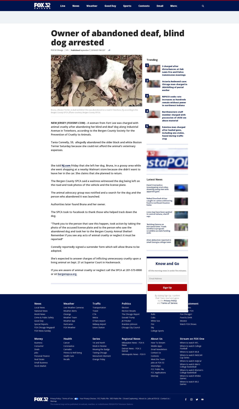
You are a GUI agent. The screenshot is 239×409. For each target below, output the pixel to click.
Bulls (153, 314)
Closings (67, 314)
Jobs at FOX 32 (157, 362)
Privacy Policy (170, 300)
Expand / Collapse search (203, 6)
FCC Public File (157, 369)
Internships (156, 366)
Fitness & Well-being (72, 352)
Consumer (39, 346)
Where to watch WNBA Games (190, 377)
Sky (152, 327)
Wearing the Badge (101, 349)
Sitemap (154, 376)
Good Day (38, 320)
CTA (94, 314)
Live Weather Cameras (73, 307)
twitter (197, 399)
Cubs (153, 317)
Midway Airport (99, 324)
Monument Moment (102, 356)
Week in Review (99, 346)
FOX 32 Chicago (57, 50)
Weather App (69, 320)
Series (96, 338)
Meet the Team (158, 359)
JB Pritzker (126, 320)
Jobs (36, 352)
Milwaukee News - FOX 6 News (133, 343)
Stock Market (40, 366)
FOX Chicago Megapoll (44, 327)
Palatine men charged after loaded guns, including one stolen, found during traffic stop (173, 133)
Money (38, 338)
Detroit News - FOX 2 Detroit (131, 349)
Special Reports (41, 324)
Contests (155, 356)
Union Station (99, 327)
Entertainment (189, 303)
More (173, 5)
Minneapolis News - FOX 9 (133, 354)
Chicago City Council (131, 327)
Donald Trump (128, 317)
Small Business (41, 362)
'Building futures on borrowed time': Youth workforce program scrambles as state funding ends (158, 228)
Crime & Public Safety (44, 317)
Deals (36, 349)
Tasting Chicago (100, 352)
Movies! (183, 320)
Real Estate (39, 359)
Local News (39, 307)
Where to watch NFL (189, 342)
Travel (95, 311)
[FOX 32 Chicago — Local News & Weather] (43, 6)
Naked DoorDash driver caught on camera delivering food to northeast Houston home (159, 201)
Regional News (131, 338)
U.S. (67, 50)
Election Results (129, 311)
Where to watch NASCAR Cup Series (191, 356)
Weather (68, 303)
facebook (186, 399)
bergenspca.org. (67, 274)
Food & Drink (186, 317)
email (202, 399)
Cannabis (67, 349)
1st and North (99, 342)
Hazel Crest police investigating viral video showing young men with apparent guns (158, 188)
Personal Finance (42, 356)
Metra (95, 317)
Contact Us (156, 352)
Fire (152, 324)
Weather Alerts (70, 311)
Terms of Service (169, 303)
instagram (191, 399)
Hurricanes (68, 324)
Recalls (66, 359)
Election (125, 307)
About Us (156, 338)
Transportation (99, 307)
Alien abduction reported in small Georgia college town (159, 241)
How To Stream (158, 342)
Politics (126, 303)
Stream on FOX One (192, 338)
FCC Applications (158, 372)
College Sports (157, 330)
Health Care (68, 356)
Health (67, 338)
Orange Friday (99, 359)
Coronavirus (68, 346)
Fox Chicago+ (186, 314)
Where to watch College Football (190, 347)
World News (39, 314)
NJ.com (66, 165)
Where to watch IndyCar (191, 361)
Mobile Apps (156, 346)
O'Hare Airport (99, 320)
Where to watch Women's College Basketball (191, 371)
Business (38, 342)
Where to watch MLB (189, 351)
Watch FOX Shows (188, 324)
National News (41, 311)
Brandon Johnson (129, 324)
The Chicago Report (131, 314)
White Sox (155, 320)
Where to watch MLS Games (189, 382)
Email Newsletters (159, 349)
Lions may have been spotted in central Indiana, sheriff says (159, 214)
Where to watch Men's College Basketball (190, 365)
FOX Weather (69, 327)
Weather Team (70, 317)
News (37, 303)
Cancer (66, 342)
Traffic (97, 303)
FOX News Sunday (42, 330)
